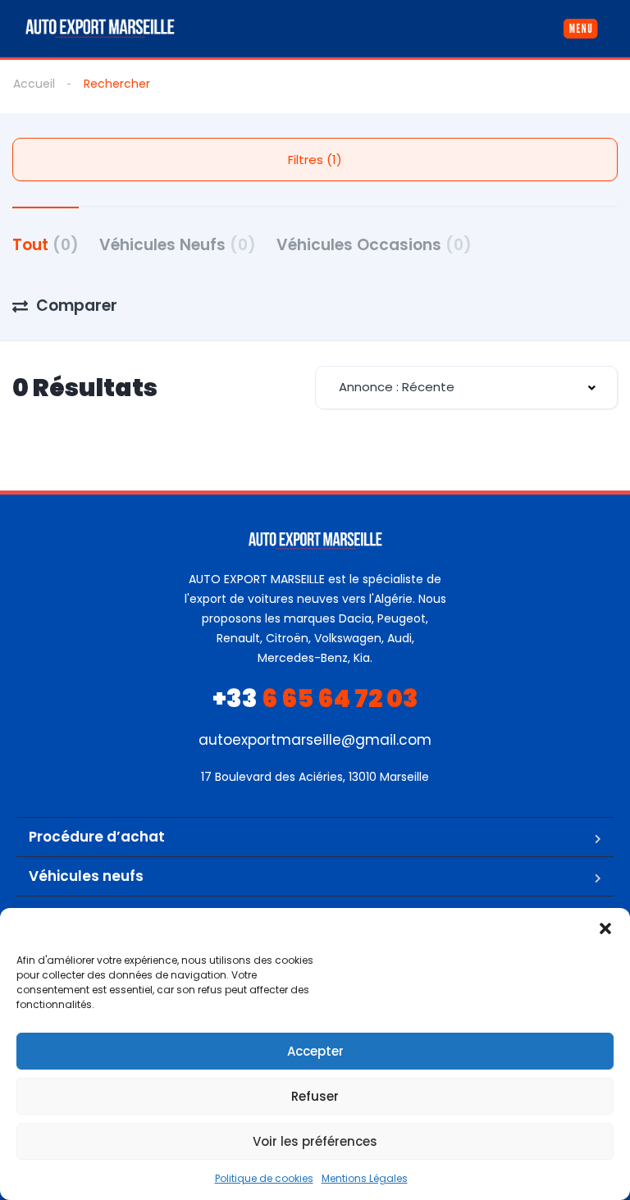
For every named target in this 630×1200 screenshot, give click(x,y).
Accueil (34, 83)
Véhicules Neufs (177, 245)
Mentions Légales (365, 1178)
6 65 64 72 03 (315, 698)
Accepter (315, 1051)
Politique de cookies (264, 1178)
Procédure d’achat (97, 836)
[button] (605, 928)
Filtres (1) (315, 159)
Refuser (315, 1096)
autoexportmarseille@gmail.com (315, 740)
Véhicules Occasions (374, 245)
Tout (45, 245)
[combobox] (466, 387)
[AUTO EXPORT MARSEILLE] (100, 29)
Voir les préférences (315, 1141)
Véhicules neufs (86, 876)
